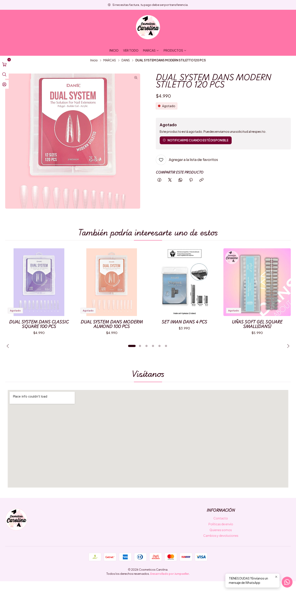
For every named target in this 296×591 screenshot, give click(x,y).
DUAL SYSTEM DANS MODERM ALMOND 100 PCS (112, 324)
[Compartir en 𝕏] (170, 180)
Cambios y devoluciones (220, 535)
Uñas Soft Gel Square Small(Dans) (257, 324)
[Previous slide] (8, 346)
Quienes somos (221, 530)
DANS (126, 60)
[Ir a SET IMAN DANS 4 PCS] (184, 282)
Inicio (94, 60)
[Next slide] (287, 346)
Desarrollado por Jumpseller (169, 573)
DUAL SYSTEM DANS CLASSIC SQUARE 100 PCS (39, 324)
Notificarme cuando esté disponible (198, 140)
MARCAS (109, 60)
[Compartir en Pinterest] (191, 180)
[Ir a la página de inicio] (148, 27)
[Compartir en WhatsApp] (180, 180)
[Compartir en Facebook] (159, 180)
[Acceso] (4, 84)
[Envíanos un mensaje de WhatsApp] (287, 582)
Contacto (220, 518)
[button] (131, 346)
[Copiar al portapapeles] (201, 180)
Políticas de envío (220, 524)
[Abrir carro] (4, 64)
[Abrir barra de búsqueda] (4, 74)
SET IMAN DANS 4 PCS (184, 321)
